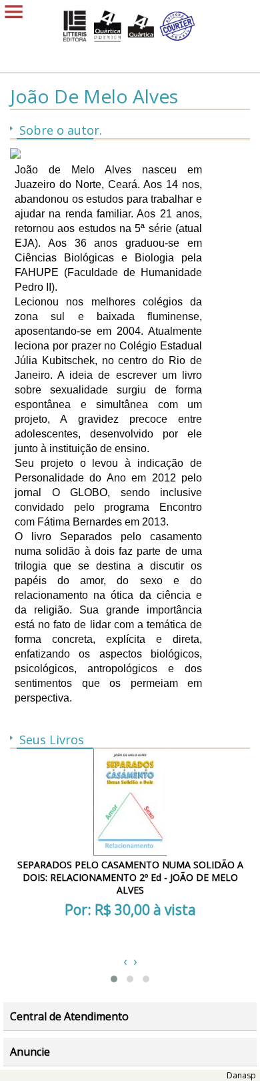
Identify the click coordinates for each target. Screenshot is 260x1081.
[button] (114, 979)
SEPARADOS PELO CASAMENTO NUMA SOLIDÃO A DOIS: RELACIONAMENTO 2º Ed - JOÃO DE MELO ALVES (130, 877)
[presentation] (125, 961)
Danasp (241, 1075)
